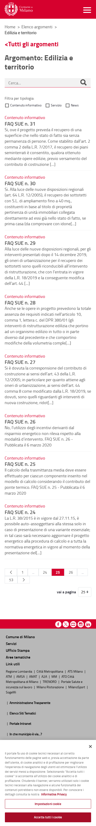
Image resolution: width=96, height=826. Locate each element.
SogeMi (11, 692)
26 (71, 572)
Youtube (73, 624)
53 (11, 579)
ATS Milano (75, 671)
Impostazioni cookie (48, 804)
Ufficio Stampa (18, 650)
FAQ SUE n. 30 (20, 183)
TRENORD (50, 681)
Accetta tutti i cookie (48, 817)
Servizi (11, 643)
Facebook (58, 624)
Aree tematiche (18, 657)
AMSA (20, 676)
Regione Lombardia (19, 671)
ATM (9, 676)
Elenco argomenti (37, 26)
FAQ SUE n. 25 (20, 463)
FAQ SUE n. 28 (20, 302)
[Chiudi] (90, 746)
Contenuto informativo (25, 105)
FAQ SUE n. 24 (20, 512)
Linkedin (88, 624)
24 (45, 572)
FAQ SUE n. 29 (20, 242)
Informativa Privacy (54, 794)
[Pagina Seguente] (23, 579)
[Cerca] (83, 82)
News (75, 105)
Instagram (81, 624)
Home (10, 26)
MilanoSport (77, 687)
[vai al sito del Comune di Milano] (19, 9)
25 (58, 572)
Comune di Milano (20, 636)
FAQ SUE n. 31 (20, 123)
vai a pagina (66, 591)
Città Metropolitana (50, 671)
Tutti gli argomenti (33, 43)
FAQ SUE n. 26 (20, 421)
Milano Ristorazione (51, 687)
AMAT (33, 676)
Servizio (56, 105)
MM (54, 676)
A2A (44, 676)
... (33, 572)
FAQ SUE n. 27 (20, 362)
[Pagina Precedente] (11, 572)
